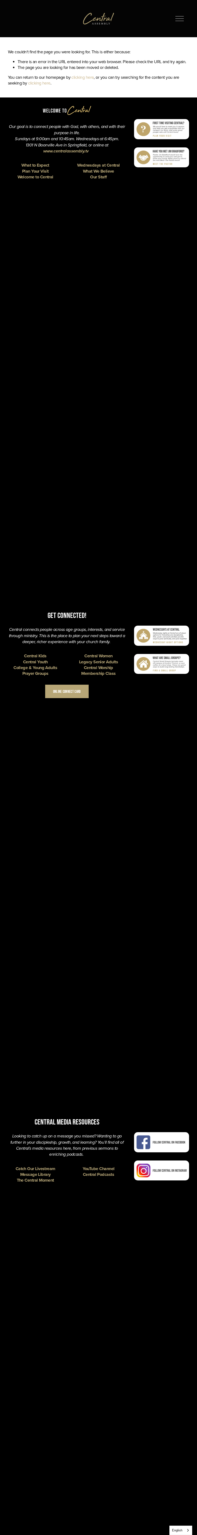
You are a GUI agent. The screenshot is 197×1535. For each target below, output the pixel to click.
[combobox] (180, 1530)
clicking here (82, 77)
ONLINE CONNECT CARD (67, 691)
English (177, 1530)
